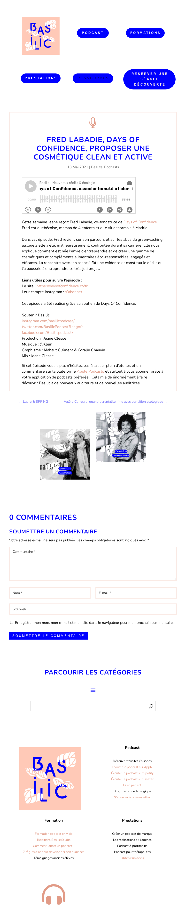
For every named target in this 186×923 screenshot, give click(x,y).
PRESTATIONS (41, 78)
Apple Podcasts (90, 371)
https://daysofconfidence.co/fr (62, 286)
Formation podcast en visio (53, 834)
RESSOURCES (93, 78)
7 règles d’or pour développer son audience (53, 852)
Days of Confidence (140, 222)
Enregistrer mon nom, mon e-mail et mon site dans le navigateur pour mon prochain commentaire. (94, 622)
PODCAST (93, 33)
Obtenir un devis (132, 858)
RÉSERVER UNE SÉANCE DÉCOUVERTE (150, 79)
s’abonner (73, 292)
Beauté (96, 167)
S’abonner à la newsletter (132, 797)
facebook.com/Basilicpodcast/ (47, 332)
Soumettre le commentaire (48, 636)
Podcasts (111, 167)
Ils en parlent (132, 785)
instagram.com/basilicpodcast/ (48, 321)
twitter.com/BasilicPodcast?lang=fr (52, 326)
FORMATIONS (145, 33)
